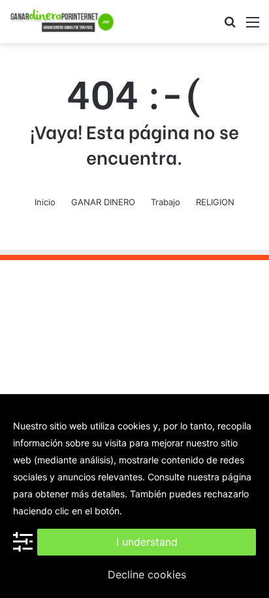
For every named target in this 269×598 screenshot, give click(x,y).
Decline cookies (147, 574)
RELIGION (215, 202)
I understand (147, 541)
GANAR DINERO (103, 202)
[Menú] (252, 26)
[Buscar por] (229, 26)
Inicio (45, 202)
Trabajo (165, 202)
